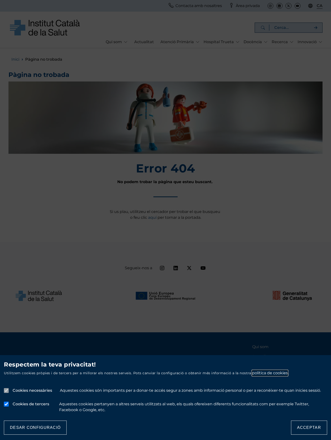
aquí (153, 217)
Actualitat (144, 42)
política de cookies (270, 373)
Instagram (270, 6)
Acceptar (309, 427)
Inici (15, 59)
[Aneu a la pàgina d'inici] (44, 27)
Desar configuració (35, 427)
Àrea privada (248, 5)
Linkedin (279, 6)
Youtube (297, 6)
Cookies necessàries (32, 390)
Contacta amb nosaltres (198, 5)
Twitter (288, 6)
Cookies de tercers (31, 404)
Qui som (260, 346)
